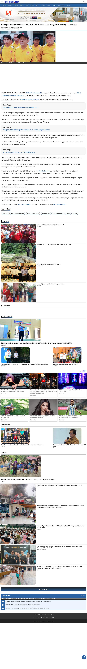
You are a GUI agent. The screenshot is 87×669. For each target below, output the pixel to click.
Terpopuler (5, 424)
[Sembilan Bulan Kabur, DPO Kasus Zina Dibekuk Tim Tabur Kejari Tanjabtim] (26, 436)
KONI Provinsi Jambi (33, 213)
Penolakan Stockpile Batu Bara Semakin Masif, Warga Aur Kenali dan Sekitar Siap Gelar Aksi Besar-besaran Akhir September (60, 506)
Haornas (5, 213)
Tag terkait (5, 209)
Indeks (68, 5)
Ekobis (32, 5)
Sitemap (52, 617)
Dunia (21, 5)
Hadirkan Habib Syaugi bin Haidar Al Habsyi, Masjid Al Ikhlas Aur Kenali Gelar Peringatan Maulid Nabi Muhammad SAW (59, 567)
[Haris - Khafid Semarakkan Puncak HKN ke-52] (18, 233)
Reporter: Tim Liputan (6, 27)
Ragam (54, 5)
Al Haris (68, 213)
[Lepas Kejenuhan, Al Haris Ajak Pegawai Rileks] (18, 292)
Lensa (4, 5)
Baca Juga (5, 221)
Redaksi (35, 614)
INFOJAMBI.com (59, 204)
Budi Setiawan (46, 213)
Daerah (48, 5)
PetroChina (61, 5)
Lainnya (83, 595)
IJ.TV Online (6, 595)
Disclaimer (42, 614)
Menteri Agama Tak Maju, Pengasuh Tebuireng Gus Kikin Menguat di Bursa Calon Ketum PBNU (61, 526)
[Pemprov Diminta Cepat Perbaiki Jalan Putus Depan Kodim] (18, 253)
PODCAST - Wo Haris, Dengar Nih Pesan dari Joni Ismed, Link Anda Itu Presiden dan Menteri (27, 608)
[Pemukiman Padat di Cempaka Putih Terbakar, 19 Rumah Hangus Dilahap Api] (18, 494)
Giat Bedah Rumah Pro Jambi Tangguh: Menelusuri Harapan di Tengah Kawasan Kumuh (29, 598)
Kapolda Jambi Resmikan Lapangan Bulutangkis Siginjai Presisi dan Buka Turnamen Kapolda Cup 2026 (36, 343)
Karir (34, 617)
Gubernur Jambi (58, 213)
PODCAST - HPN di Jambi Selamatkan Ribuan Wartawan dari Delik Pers (23, 604)
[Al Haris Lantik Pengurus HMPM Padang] (18, 272)
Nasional (16, 5)
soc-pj (75, 213)
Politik (43, 5)
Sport (37, 5)
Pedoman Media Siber (42, 617)
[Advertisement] (43, 78)
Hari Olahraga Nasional (17, 213)
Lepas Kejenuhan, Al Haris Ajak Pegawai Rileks (50, 284)
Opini (26, 5)
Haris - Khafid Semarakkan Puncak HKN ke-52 (21, 107)
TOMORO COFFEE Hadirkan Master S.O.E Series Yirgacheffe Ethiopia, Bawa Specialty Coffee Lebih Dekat (59, 547)
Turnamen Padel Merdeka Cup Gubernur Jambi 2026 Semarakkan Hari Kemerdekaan (24, 364)
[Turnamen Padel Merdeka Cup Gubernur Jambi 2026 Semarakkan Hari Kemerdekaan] (26, 355)
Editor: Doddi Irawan (17, 27)
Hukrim (10, 5)
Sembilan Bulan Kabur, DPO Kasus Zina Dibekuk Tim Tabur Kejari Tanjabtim (22, 444)
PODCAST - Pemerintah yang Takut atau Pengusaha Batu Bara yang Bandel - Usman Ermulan (28, 601)
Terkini (4, 453)
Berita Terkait (7, 316)
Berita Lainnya (43, 589)
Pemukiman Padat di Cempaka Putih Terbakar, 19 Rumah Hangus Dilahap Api (59, 485)
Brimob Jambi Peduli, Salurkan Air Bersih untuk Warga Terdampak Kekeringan (28, 479)
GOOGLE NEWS (24, 204)
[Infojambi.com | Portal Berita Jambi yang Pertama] (11, 1)
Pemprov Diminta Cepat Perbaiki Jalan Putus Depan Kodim (26, 130)
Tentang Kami (50, 614)
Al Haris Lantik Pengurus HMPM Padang (19, 152)
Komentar (5, 306)
